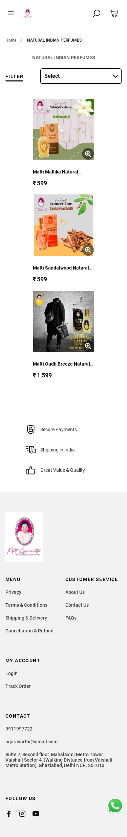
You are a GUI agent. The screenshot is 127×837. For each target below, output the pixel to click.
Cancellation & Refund (29, 630)
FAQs (71, 618)
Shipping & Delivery (26, 618)
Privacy (13, 592)
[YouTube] (39, 814)
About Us (75, 592)
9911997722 (19, 728)
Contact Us (77, 605)
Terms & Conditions (26, 605)
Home (10, 40)
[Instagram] (26, 814)
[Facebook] (12, 814)
